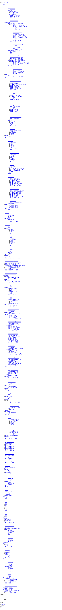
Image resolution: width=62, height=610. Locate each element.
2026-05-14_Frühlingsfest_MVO (11, 261)
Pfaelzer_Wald (8, 312)
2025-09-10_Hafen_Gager (15, 106)
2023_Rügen (10, 78)
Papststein (12, 161)
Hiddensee (12, 133)
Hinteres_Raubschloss (14, 153)
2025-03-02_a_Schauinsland (15, 16)
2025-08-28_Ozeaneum (14, 85)
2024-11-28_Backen (9, 588)
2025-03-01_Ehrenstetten (15, 15)
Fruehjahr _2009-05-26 (14, 427)
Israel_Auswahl (8, 211)
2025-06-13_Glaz (16, 33)
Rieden (6, 410)
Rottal (6, 314)
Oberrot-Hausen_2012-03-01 (13, 358)
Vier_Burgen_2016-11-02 (13, 377)
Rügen (6, 77)
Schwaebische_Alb (9, 325)
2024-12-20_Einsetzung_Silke (11, 580)
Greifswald (12, 134)
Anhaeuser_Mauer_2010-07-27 (14, 281)
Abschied (7, 545)
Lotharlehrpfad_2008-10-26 (13, 372)
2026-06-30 (12, 9)
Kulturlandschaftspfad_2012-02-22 (14, 357)
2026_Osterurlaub (13, 41)
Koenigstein (12, 156)
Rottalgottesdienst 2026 (9, 259)
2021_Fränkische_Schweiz (13, 207)
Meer (11, 237)
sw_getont (10, 461)
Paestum (11, 241)
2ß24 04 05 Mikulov (16, 70)
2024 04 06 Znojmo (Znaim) (18, 71)
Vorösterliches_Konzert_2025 (11, 441)
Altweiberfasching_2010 (15, 403)
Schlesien (9, 75)
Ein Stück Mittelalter (14, 420)
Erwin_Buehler (8, 519)
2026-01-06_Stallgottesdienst (10, 264)
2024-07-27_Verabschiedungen (11, 579)
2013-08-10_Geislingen (14, 189)
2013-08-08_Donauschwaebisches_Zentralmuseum (20, 187)
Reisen (4, 5)
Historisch (12, 570)
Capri (11, 232)
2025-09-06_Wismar (14, 92)
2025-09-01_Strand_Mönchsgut (16, 88)
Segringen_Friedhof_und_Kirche (11, 435)
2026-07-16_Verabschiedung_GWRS (12, 258)
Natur (9, 408)
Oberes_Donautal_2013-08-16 (13, 342)
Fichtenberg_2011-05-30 (12, 350)
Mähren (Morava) (11, 65)
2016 (6, 497)
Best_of (11, 144)
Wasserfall (12, 409)
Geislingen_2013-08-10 (12, 330)
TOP (4, 4)
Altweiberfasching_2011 (15, 405)
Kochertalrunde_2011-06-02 (13, 309)
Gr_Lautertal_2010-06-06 (13, 333)
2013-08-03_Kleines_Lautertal (16, 183)
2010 (6, 504)
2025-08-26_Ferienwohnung (15, 81)
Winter (6, 554)
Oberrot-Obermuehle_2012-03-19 (14, 359)
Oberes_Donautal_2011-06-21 (13, 340)
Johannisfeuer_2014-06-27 (15, 407)
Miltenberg (7, 399)
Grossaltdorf (10, 571)
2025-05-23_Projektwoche (10, 583)
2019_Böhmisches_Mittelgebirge (16, 58)
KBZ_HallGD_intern (7, 591)
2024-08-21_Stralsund (14, 118)
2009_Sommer (10, 143)
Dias (9, 214)
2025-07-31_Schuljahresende (11, 586)
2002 (6, 512)
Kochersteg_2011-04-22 (12, 307)
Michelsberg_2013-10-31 (12, 338)
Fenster (11, 220)
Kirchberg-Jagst (8, 393)
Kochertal (7, 304)
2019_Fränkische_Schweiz (13, 206)
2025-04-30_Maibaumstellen (10, 268)
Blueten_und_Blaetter (9, 546)
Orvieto (11, 240)
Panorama (12, 345)
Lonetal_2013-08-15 (12, 337)
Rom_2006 (10, 252)
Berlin (6, 255)
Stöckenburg (10, 562)
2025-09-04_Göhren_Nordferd (16, 90)
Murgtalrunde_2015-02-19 (13, 373)
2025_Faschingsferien (12, 14)
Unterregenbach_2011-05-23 (13, 300)
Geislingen (10, 564)
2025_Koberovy (13, 54)
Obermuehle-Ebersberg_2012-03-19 (15, 319)
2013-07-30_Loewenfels (15, 179)
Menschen (12, 238)
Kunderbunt (12, 425)
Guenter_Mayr (8, 520)
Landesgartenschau (11, 415)
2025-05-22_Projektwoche (10, 582)
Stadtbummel (10, 413)
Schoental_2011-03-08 (12, 295)
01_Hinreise (10, 530)
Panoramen (12, 311)
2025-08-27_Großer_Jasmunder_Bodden (18, 84)
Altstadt (9, 418)
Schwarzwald (8, 6)
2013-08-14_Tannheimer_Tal (15, 193)
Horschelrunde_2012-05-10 (13, 316)
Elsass (6, 135)
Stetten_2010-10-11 (11, 310)
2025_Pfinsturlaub (13, 24)
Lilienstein (12, 158)
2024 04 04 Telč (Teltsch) (17, 69)
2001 (6, 514)
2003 (9, 256)
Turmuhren (7, 494)
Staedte (6, 490)
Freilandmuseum (11, 426)
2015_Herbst (10, 167)
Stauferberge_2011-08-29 (12, 343)
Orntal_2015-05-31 (11, 360)
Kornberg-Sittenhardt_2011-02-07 (14, 318)
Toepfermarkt (10, 488)
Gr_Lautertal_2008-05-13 (13, 331)
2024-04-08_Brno (16, 73)
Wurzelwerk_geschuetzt (7, 589)
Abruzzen (12, 230)
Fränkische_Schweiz (9, 204)
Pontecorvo (12, 242)
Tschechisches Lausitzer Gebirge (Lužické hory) (17, 60)
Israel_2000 (7, 254)
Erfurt (6, 388)
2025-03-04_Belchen (14, 20)
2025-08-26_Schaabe (14, 83)
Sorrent (11, 244)
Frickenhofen (10, 568)
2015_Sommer (10, 171)
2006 (6, 508)
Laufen (9, 572)
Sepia (9, 227)
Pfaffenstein (12, 162)
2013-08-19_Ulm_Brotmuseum (16, 202)
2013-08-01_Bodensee (14, 182)
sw (10, 285)
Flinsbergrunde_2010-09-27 (13, 352)
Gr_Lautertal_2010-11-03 (13, 334)
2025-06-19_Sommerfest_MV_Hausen (12, 266)
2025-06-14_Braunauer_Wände (19, 35)
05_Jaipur (10, 534)
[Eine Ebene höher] (1, 596)
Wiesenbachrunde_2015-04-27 (13, 324)
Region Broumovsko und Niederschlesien (16, 23)
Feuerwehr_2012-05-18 (14, 406)
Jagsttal (6, 287)
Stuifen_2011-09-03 (11, 346)
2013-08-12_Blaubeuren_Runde (16, 191)
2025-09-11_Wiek (13, 111)
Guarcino (12, 234)
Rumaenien (7, 218)
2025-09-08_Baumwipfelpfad (16, 96)
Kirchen (4, 558)
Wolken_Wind (8, 557)
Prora (11, 126)
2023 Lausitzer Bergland (15, 61)
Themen (4, 468)
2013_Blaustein (11, 177)
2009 (6, 505)
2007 (6, 507)
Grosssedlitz (12, 151)
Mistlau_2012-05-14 (12, 294)
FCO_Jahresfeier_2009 (9, 455)
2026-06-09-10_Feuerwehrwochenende (13, 262)
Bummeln (12, 422)
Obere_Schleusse (13, 160)
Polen (6, 74)
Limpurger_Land (8, 566)
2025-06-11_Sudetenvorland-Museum (20, 26)
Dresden (11, 147)
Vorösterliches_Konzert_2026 (11, 438)
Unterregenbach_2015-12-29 (13, 303)
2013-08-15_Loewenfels (15, 194)
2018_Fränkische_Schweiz (13, 205)
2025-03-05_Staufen (14, 21)
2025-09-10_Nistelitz (14, 109)
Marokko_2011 (8, 523)
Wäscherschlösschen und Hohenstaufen (15, 348)
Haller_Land (7, 559)
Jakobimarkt (10, 487)
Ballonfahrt (10, 473)
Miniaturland (12, 159)
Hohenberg (10, 482)
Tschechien (7, 22)
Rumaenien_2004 (11, 219)
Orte (4, 378)
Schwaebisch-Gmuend (9, 414)
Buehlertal (7, 276)
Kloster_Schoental (8, 396)
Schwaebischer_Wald (9, 349)
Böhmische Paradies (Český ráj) (14, 50)
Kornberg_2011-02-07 (12, 355)
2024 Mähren (12, 66)
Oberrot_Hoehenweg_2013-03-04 (14, 322)
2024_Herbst (10, 10)
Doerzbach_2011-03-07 (12, 288)
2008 (6, 506)
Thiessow (12, 123)
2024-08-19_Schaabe (14, 116)
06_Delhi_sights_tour (12, 535)
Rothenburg (7, 411)
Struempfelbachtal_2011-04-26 (14, 364)
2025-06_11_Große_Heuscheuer (19, 29)
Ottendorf (9, 576)
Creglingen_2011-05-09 (12, 375)
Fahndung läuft (8, 444)
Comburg (12, 424)
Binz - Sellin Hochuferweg (15, 125)
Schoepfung (7, 550)
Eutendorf (10, 567)
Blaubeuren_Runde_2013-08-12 (14, 327)
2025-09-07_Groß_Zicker (15, 95)
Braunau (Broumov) (19, 49)
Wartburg (7, 436)
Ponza (11, 243)
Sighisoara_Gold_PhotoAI (15, 221)
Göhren (11, 124)
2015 (6, 498)
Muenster (9, 575)
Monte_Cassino (13, 239)
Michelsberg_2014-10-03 (12, 339)
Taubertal (7, 374)
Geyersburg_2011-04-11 (12, 306)
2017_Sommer (10, 172)
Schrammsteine (13, 163)
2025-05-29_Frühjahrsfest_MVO (11, 270)
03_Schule (10, 532)
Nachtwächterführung (12, 412)
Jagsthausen (7, 389)
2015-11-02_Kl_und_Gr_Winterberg (17, 168)
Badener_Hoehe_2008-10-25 (13, 367)
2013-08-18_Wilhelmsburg (15, 199)
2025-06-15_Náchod (17, 40)
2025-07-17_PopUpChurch (10, 592)
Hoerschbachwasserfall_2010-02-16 (15, 354)
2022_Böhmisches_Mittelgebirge (16, 59)
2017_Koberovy (13, 51)
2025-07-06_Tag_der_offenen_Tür (12, 590)
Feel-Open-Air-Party (9, 449)
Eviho (9, 551)
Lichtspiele (10, 216)
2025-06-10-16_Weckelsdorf (18, 25)
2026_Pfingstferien (11, 8)
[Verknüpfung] (3, 594)
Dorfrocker (7, 466)
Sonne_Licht (7, 552)
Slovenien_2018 (8, 527)
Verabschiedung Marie (9, 578)
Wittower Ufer (13, 132)
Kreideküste (12, 128)
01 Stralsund (12, 121)
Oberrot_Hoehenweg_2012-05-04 (14, 321)
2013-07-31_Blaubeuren (15, 181)
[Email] (2, 594)
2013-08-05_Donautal (14, 184)
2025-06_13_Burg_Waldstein (18, 34)
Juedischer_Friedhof (12, 382)
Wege (11, 223)
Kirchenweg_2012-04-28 (12, 317)
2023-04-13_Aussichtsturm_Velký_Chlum (21, 63)
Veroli (11, 249)
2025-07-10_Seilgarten (9, 584)
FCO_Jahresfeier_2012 (9, 454)
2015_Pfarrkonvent (11, 136)
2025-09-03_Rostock (14, 89)
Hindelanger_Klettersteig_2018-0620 (12, 528)
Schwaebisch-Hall (8, 417)
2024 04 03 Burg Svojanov (18, 68)
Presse (4, 496)
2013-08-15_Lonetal (14, 195)
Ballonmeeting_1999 (12, 475)
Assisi (11, 231)
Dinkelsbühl (7, 385)
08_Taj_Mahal (10, 538)
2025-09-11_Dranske (14, 110)
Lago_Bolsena (13, 235)
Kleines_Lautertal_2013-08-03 (13, 336)
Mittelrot (9, 574)
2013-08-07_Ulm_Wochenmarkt (16, 186)
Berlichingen (7, 381)
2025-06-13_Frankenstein (17, 32)
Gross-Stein (12, 150)
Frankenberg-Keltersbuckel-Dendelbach (15, 353)
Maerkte (6, 486)
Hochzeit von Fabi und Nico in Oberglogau (18, 76)
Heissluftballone (8, 472)
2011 (6, 503)
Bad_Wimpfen (8, 379)
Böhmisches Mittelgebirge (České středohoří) (16, 56)
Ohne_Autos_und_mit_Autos (13, 386)
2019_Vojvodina (11, 209)
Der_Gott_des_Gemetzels (10, 467)
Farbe (16, 27)
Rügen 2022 (10, 120)
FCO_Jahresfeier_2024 (9, 446)
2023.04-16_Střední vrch (17, 64)
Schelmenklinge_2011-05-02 (13, 362)
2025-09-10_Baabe (14, 102)
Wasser (6, 553)
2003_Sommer (10, 141)
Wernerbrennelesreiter (9, 448)
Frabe (9, 394)
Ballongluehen (10, 474)
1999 (6, 516)
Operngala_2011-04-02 (9, 450)
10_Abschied (10, 540)
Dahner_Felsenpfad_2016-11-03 (14, 313)
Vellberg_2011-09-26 (12, 278)
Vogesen (7, 376)
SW (13, 13)
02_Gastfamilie (11, 531)
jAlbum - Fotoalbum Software (6, 608)
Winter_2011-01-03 (14, 431)
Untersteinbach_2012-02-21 (13, 365)
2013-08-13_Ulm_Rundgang (15, 192)
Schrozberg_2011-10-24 (12, 283)
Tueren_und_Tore (8, 491)
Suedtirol (7, 213)
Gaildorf (9, 569)
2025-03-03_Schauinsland (15, 18)
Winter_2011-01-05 (14, 432)
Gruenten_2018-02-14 (9, 526)
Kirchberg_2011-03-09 (12, 291)
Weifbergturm (12, 166)
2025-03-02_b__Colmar (14, 17)
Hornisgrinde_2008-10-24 (13, 370)
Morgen (6, 547)
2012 (6, 502)
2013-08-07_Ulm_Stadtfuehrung (16, 185)
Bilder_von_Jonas (6, 521)
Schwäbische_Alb (8, 175)
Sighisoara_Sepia (13, 222)
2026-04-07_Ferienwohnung (18, 42)
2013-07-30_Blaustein (14, 178)
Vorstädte (12, 423)
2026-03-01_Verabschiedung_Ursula (12, 263)
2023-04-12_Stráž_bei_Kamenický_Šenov (21, 62)
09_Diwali (10, 539)
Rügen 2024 (10, 114)
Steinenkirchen (10, 565)
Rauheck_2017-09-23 (9, 522)
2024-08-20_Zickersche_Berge (16, 117)
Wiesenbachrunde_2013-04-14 (13, 323)
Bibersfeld (10, 560)
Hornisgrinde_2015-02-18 (13, 371)
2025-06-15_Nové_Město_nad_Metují (20, 37)
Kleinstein (12, 155)
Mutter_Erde (7, 548)
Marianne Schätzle (8, 443)
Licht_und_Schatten (9, 485)
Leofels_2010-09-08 (12, 282)
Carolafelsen (12, 146)
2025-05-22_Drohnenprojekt (10, 581)
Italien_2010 (10, 250)
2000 (6, 515)
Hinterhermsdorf (13, 142)
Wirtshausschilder (8, 495)
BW (8, 174)
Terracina (12, 245)
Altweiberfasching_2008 (15, 402)
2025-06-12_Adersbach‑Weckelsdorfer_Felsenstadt (22, 30)
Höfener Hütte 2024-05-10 (13, 369)
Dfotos (5, 2)
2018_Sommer (10, 173)
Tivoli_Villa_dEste (13, 247)
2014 (6, 499)
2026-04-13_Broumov (17, 48)
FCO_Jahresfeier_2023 (9, 447)
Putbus (11, 122)
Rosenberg (10, 484)
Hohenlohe (7, 137)
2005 (6, 509)
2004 (6, 510)
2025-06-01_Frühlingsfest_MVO (11, 269)
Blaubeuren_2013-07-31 (12, 326)
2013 (6, 500)
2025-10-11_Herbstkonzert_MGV (11, 439)
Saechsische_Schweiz (9, 140)
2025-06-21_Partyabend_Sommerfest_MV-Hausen (15, 265)
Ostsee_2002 (7, 225)
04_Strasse (10, 533)
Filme (4, 517)
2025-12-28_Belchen (14, 12)
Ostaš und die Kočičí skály (18, 44)
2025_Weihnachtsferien (12, 11)
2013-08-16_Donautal (14, 197)
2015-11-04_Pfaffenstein (15, 170)
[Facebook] (1, 594)
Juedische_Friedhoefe (9, 476)
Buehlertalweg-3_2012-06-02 (13, 277)
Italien (6, 228)
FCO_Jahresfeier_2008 (9, 458)
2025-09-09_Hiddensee (14, 99)
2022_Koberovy (13, 53)
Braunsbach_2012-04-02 (12, 305)
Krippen (6, 481)
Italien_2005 (10, 229)
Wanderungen (5, 275)
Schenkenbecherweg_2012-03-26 (14, 363)
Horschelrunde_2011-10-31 (13, 315)
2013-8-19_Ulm (13, 201)
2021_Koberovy (13, 52)
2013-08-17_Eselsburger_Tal (15, 198)
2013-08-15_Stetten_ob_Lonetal (16, 196)
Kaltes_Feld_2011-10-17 (12, 335)
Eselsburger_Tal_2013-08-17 (13, 329)
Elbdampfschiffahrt (13, 148)
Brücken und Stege (13, 421)
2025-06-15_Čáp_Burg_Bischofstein (20, 36)
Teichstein (12, 165)
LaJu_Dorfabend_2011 (9, 453)
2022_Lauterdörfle (11, 203)
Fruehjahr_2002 (11, 215)
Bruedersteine (12, 145)
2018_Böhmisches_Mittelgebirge (16, 57)
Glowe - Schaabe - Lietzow (15, 130)
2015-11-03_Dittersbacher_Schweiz (17, 169)
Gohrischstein (12, 149)
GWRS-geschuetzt (6, 577)
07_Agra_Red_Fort (11, 536)
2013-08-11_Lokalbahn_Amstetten (17, 190)
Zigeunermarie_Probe (9, 442)
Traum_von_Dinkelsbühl (12, 387)
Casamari (12, 233)
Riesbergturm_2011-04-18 (13, 361)
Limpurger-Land (11, 483)
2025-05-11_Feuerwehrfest (10, 271)
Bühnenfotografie (6, 437)
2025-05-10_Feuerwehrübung (11, 273)
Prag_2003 (7, 210)
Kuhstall (11, 157)
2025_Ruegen (10, 80)
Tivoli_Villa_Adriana (14, 246)
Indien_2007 (7, 529)
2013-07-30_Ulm (13, 180)
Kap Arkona (12, 131)
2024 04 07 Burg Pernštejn (18, 72)
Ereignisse (5, 257)
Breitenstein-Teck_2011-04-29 (13, 328)
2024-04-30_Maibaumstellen (10, 274)
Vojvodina (7, 208)
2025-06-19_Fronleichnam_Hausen (12, 267)
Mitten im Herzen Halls (14, 419)
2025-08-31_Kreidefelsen (15, 87)
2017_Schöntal (11, 138)
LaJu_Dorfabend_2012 (9, 451)
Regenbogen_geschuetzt (7, 587)
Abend (6, 544)
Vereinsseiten (5, 542)
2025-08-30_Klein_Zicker (15, 86)
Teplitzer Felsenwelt (16, 47)
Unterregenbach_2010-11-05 (13, 299)
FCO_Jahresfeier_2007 (9, 462)
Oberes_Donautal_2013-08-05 (13, 341)
